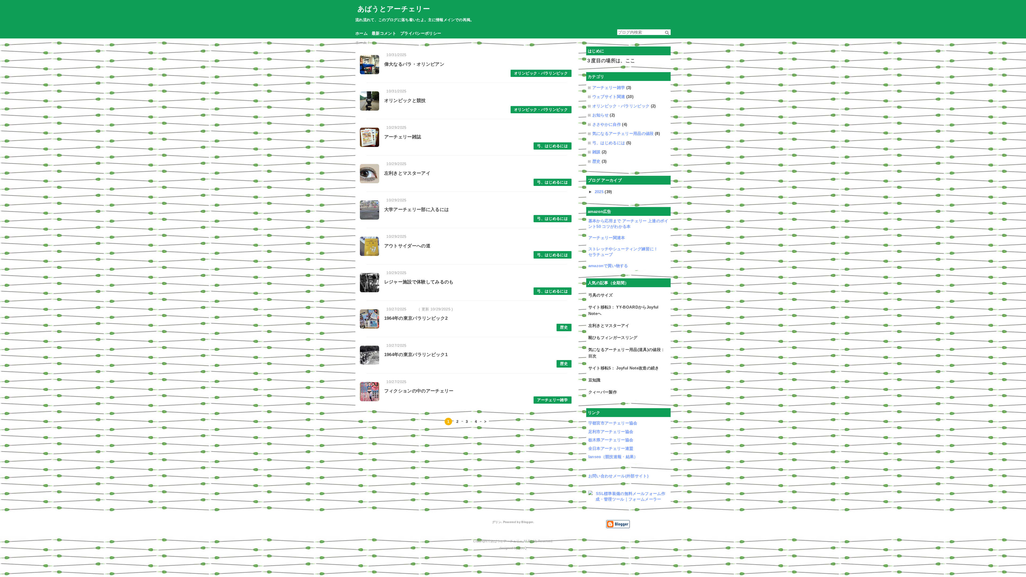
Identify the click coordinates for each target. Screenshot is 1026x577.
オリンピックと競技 (405, 100)
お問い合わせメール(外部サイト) (618, 476)
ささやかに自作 (606, 124)
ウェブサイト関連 (608, 96)
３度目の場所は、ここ (610, 60)
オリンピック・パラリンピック (541, 73)
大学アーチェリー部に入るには (416, 209)
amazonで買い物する (608, 265)
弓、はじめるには (552, 146)
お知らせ (600, 115)
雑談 (596, 152)
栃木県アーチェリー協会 (611, 440)
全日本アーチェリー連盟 (611, 448)
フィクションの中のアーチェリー (419, 390)
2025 (600, 191)
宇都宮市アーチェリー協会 (613, 423)
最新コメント (384, 33)
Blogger (527, 522)
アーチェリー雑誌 (402, 136)
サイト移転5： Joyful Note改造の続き (623, 368)
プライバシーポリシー (420, 33)
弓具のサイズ (600, 295)
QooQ (522, 548)
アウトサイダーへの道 (407, 245)
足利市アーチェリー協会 (611, 431)
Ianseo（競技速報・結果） (613, 456)
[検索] (667, 32)
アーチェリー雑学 (552, 400)
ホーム (361, 33)
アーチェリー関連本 (606, 237)
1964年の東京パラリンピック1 (416, 354)
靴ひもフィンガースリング (613, 337)
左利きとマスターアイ (407, 173)
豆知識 (594, 380)
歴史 (564, 327)
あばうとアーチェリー (393, 9)
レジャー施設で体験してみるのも (419, 281)
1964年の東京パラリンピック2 (416, 318)
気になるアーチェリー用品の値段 (623, 133)
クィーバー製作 (602, 392)
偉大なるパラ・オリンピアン (414, 64)
